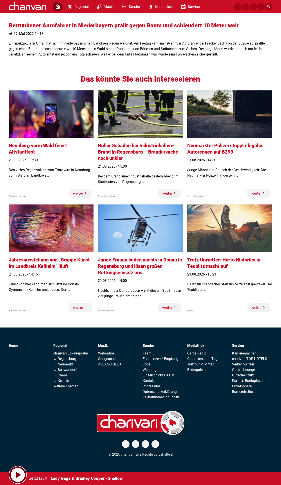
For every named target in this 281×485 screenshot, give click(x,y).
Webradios (106, 353)
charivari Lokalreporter (70, 353)
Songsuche (106, 359)
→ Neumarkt (63, 364)
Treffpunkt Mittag (200, 364)
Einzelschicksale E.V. (159, 375)
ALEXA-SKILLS (109, 364)
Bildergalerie (196, 370)
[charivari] (27, 6)
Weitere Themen (65, 386)
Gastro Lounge (243, 370)
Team (147, 353)
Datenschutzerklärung (160, 392)
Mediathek (195, 346)
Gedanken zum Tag (202, 359)
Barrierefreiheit (243, 392)
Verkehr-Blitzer (243, 364)
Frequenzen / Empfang (160, 359)
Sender (148, 346)
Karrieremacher (244, 353)
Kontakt (149, 381)
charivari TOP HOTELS (249, 359)
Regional (60, 346)
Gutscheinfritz (243, 375)
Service (238, 346)
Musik (103, 346)
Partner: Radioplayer (247, 381)
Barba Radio (196, 353)
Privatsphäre (242, 386)
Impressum (151, 386)
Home (13, 346)
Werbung (150, 370)
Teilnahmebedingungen (161, 397)
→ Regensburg (64, 359)
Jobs (146, 364)
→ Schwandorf (65, 370)
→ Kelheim (61, 381)
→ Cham (60, 375)
